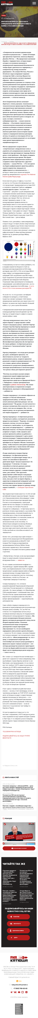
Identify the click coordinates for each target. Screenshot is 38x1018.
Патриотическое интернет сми (19, 962)
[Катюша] (7, 3)
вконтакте (17, 923)
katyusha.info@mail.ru (20, 985)
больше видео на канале (20, 848)
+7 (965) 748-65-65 (20, 988)
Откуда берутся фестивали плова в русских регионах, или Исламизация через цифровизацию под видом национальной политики (27, 895)
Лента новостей (12, 777)
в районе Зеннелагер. (18, 384)
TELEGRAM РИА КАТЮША (12, 731)
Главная (4, 41)
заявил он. (21, 560)
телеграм (16, 916)
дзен (15, 937)
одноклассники (18, 930)
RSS (20, 981)
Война (4, 15)
